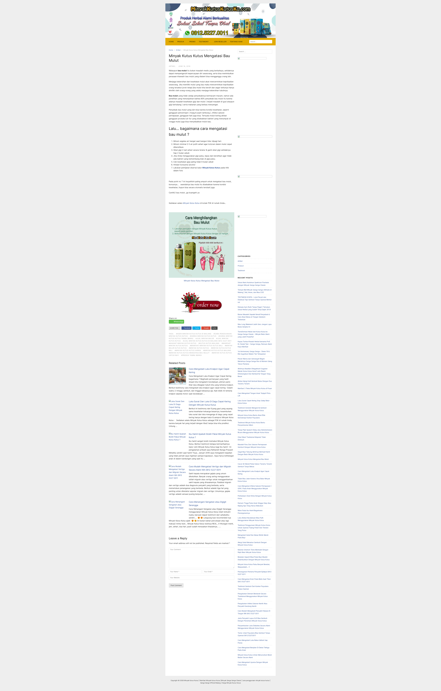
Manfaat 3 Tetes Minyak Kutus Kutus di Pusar (255, 388)
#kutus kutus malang (209, 343)
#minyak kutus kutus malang (217, 350)
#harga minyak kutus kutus (203, 336)
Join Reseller (220, 42)
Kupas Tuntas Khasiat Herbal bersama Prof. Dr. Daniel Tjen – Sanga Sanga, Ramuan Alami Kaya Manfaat (255, 344)
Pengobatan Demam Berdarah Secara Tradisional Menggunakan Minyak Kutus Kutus (253, 596)
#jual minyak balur (205, 338)
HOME (171, 42)
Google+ (206, 328)
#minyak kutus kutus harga (188, 350)
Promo (192, 42)
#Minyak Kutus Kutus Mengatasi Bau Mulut (189, 353)
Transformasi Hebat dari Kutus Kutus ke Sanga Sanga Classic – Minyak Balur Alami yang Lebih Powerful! (253, 334)
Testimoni (241, 270)
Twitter (197, 328)
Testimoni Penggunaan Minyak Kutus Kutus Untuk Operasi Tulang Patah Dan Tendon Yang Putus (254, 527)
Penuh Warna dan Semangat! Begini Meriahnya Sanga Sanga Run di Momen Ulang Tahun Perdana (255, 361)
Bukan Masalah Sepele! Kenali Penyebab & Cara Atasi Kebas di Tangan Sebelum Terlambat (254, 317)
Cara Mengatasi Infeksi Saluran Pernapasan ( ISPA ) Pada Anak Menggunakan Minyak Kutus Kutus (254, 488)
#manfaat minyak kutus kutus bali (206, 345)
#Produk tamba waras (191, 355)
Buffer (214, 328)
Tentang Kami (236, 42)
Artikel (178, 50)
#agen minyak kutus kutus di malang (193, 334)
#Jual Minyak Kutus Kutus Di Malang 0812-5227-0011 (207, 341)
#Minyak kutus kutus (199, 348)
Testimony (204, 42)
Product (241, 266)
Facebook (187, 328)
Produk (180, 42)
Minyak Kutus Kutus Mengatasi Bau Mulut (201, 280)
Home (171, 50)
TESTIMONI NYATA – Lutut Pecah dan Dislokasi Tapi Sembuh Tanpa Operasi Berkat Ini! (254, 299)
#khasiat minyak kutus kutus (182, 343)
